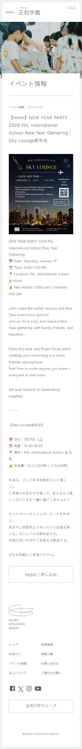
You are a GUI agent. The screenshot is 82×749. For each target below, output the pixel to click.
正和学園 (23, 12)
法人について (18, 673)
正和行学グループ (41, 706)
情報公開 (47, 654)
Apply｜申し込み (41, 574)
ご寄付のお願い (51, 673)
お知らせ (15, 654)
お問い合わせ (50, 663)
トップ (13, 644)
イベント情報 (28, 83)
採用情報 (47, 644)
